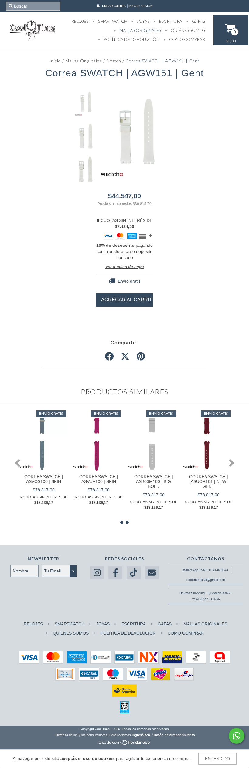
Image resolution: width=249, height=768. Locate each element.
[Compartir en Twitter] (125, 356)
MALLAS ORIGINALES (139, 30)
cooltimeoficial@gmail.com (205, 580)
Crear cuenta (114, 6)
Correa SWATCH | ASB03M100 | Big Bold (153, 481)
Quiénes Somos (187, 30)
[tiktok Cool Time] (134, 572)
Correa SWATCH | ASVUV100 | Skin (98, 479)
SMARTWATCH (112, 21)
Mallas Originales (83, 60)
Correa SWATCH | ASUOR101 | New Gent (208, 481)
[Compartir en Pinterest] (141, 356)
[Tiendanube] (124, 744)
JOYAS (142, 21)
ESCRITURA (170, 21)
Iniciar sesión (140, 6)
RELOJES (79, 21)
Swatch (113, 60)
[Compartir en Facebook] (109, 356)
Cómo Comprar (186, 39)
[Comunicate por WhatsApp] (236, 736)
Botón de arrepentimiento (174, 735)
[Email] (152, 572)
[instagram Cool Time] (97, 572)
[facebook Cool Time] (115, 572)
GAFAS (198, 21)
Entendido (217, 758)
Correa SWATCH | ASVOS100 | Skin (43, 479)
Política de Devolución (131, 39)
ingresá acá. (141, 735)
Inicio (55, 60)
